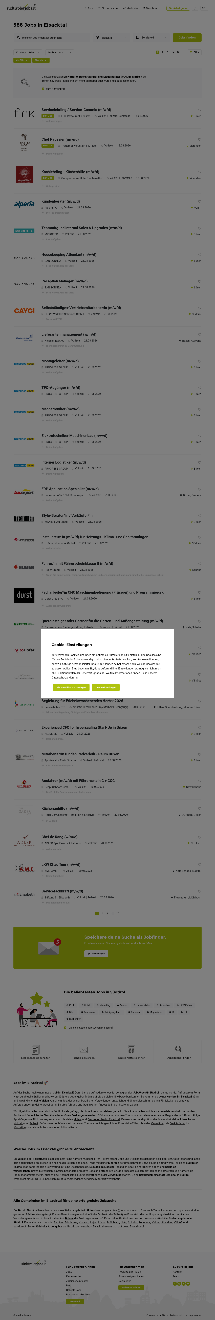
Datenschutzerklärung (65, 677)
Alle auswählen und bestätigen (71, 687)
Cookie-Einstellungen (106, 687)
